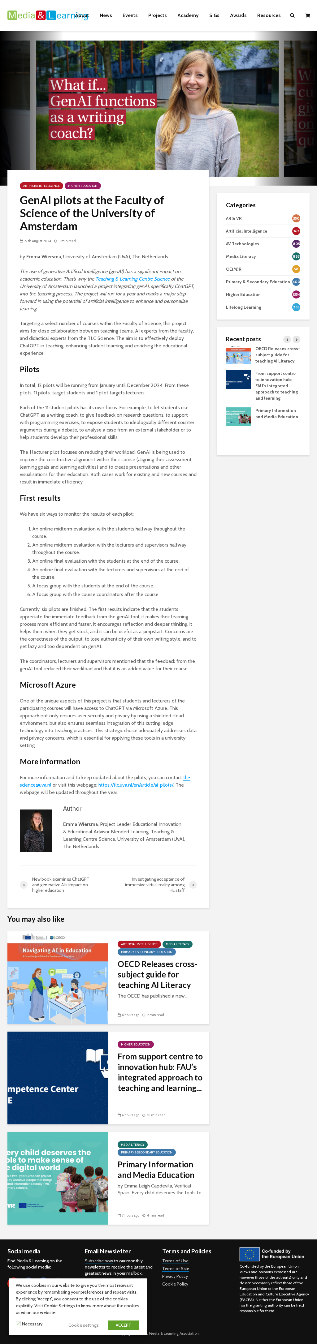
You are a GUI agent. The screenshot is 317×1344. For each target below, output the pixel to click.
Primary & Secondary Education (146, 952)
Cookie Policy (175, 1284)
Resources (269, 15)
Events (130, 15)
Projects (157, 15)
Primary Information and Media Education (156, 1169)
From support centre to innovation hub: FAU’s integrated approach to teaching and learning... (160, 1072)
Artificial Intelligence (41, 186)
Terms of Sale (175, 1268)
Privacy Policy (175, 1276)
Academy (188, 15)
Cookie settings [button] (83, 1325)
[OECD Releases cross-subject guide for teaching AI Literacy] (57, 977)
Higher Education (83, 186)
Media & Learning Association (174, 1333)
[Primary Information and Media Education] (57, 1178)
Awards (238, 15)
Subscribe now (99, 1261)
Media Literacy (177, 944)
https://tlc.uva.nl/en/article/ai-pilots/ (135, 785)
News (106, 15)
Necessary (32, 1324)
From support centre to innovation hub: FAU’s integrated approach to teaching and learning (276, 386)
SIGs (214, 15)
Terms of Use (175, 1261)
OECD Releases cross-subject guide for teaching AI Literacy (158, 974)
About (82, 15)
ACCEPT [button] (123, 1325)
